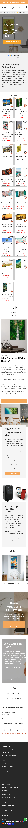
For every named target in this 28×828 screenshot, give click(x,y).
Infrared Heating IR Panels (8, 797)
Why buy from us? (6, 784)
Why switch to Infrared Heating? (10, 787)
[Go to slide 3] (15, 315)
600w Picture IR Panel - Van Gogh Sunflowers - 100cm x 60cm (21, 157)
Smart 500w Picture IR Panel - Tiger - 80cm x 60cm (20, 134)
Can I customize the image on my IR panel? (12, 707)
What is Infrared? (6, 781)
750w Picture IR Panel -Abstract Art (11, 583)
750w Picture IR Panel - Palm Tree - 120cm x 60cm (7, 249)
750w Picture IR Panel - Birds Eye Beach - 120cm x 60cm (21, 272)
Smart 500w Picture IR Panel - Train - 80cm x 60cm (7, 157)
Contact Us (4, 763)
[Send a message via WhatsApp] (25, 820)
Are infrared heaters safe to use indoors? (12, 698)
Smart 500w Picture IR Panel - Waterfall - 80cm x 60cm (7, 111)
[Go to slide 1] (12, 315)
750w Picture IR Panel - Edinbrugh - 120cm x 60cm (7, 226)
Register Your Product (7, 766)
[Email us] (19, 7)
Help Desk (4, 790)
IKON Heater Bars (6, 802)
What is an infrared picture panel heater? (12, 693)
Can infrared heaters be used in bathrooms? (13, 723)
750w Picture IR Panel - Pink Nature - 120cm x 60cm (21, 249)
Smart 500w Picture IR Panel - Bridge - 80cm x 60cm (21, 111)
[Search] (5, 7)
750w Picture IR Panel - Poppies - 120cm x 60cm (7, 272)
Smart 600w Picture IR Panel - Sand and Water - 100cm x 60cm (21, 202)
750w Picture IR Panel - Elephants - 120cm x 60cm (21, 226)
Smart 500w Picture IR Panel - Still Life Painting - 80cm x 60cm (7, 134)
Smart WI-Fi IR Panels (7, 800)
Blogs (3, 774)
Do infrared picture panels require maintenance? (10, 713)
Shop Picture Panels (12, 41)
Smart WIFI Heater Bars (8, 805)
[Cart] (25, 7)
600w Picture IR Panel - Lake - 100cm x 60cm (21, 180)
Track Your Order (6, 771)
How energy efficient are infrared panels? (12, 703)
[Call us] (22, 7)
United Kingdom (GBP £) (8, 810)
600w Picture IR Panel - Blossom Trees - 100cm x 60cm (7, 202)
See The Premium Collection (14, 624)
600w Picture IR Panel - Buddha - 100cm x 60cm (7, 180)
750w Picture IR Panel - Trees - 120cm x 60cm (7, 295)
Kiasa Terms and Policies (8, 769)
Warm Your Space (12, 473)
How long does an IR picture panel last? (12, 718)
